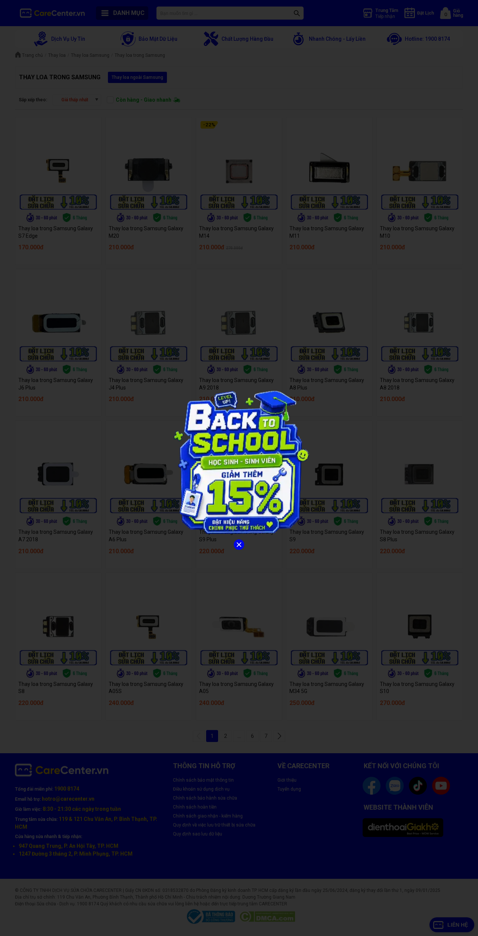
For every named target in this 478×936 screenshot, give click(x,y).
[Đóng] (239, 544)
